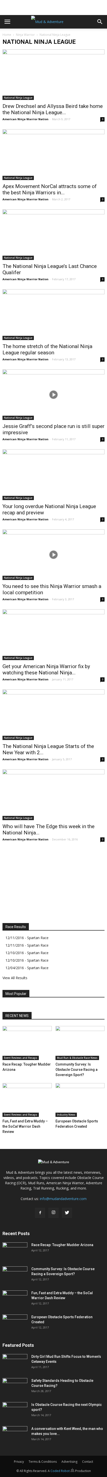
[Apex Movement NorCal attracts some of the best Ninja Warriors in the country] (53, 154)
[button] (100, 22)
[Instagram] (53, 1213)
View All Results (14, 977)
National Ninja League (18, 97)
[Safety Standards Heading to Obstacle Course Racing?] (14, 1387)
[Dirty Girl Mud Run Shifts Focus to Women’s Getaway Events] (14, 1363)
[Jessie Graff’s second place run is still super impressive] (53, 394)
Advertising (69, 1461)
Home (6, 35)
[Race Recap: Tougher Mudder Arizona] (27, 1043)
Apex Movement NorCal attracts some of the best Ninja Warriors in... (49, 189)
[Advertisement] (53, 6)
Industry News (66, 1114)
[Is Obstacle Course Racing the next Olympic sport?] (14, 1411)
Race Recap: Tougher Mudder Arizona (62, 1245)
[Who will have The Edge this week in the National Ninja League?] (53, 794)
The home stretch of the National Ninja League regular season (47, 349)
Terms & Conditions (43, 1461)
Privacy (19, 1461)
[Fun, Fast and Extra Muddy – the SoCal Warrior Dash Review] (27, 1100)
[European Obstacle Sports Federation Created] (80, 1100)
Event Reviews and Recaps (20, 1058)
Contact (87, 1461)
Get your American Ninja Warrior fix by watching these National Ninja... (46, 669)
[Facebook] (40, 1213)
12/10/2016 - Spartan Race (27, 952)
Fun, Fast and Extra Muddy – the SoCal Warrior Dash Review (25, 1126)
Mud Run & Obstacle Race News (77, 1058)
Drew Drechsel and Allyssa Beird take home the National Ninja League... (52, 109)
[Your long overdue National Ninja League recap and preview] (53, 474)
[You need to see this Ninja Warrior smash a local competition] (53, 554)
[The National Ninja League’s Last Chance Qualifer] (53, 234)
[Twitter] (67, 1213)
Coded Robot (60, 1471)
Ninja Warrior (25, 35)
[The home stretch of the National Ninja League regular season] (53, 314)
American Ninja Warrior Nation (25, 119)
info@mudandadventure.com (63, 1198)
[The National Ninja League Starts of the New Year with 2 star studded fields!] (53, 714)
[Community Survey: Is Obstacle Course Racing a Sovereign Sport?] (80, 1043)
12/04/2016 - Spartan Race (27, 967)
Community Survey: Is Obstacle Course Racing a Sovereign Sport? (76, 1069)
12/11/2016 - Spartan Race (27, 937)
